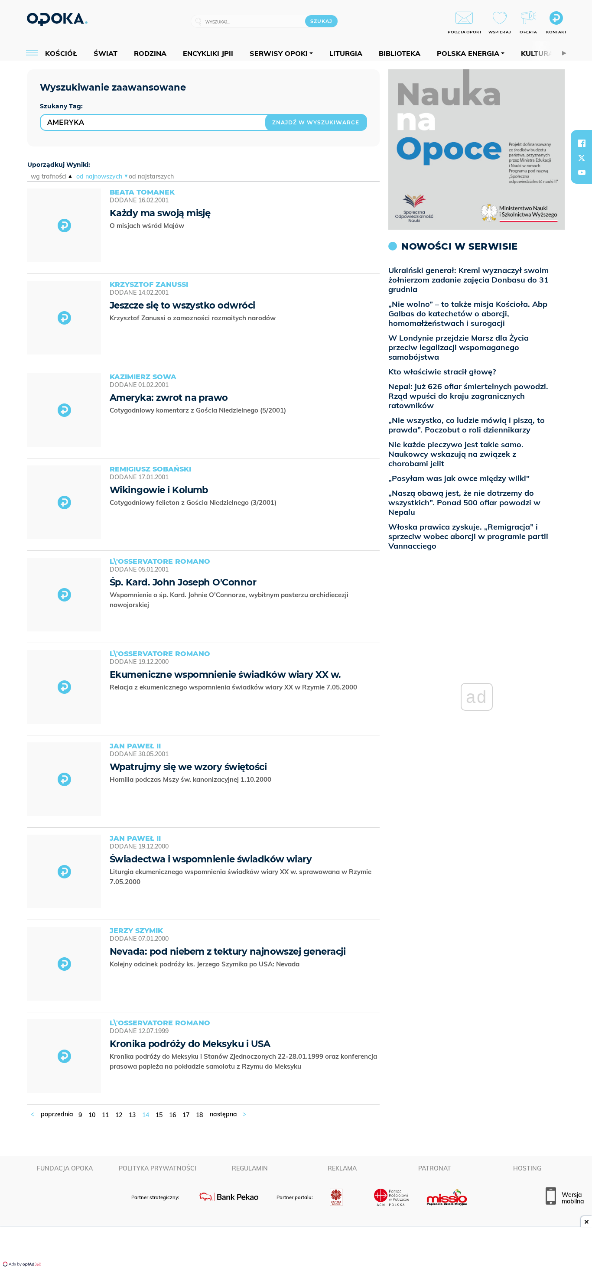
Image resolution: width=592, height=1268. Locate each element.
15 (159, 1115)
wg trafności (48, 176)
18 (199, 1115)
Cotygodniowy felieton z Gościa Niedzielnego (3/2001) (194, 502)
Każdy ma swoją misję (160, 213)
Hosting (527, 1168)
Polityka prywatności (157, 1168)
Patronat (434, 1168)
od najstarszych (151, 176)
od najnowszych (99, 176)
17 (185, 1115)
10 (91, 1115)
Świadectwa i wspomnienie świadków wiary (211, 859)
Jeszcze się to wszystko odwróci (182, 305)
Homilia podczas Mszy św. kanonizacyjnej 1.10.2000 (191, 779)
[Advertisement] (296, 1248)
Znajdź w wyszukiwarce (315, 122)
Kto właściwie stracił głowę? (442, 372)
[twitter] (581, 158)
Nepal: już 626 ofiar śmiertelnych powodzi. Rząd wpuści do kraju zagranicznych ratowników (468, 395)
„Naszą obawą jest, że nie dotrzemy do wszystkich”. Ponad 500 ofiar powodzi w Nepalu (464, 502)
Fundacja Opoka (65, 1168)
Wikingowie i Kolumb (159, 489)
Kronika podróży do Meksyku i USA (190, 1043)
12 (118, 1115)
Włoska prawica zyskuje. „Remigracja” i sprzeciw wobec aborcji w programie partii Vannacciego (468, 536)
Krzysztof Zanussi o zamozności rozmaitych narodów (193, 318)
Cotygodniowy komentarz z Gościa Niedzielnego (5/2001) (199, 410)
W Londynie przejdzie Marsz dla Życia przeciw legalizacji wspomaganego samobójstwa (458, 347)
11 (105, 1115)
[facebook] (581, 143)
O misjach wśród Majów (148, 225)
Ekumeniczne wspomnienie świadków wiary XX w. (225, 674)
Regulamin (250, 1168)
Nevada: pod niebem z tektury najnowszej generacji (227, 951)
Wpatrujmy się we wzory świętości (188, 766)
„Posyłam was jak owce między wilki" (459, 478)
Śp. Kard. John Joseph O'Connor (183, 582)
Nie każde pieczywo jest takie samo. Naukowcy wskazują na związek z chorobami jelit (456, 453)
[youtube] (581, 172)
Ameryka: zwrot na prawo (169, 397)
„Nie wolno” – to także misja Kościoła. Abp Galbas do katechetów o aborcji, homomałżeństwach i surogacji (467, 313)
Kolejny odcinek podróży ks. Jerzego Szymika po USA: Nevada (205, 964)
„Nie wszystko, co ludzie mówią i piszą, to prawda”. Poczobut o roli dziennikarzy (466, 425)
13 (132, 1115)
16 (172, 1115)
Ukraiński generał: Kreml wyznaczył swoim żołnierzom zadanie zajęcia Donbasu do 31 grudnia (468, 279)
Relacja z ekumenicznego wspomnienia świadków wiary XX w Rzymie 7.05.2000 (234, 687)
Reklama (342, 1168)
